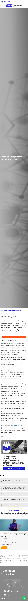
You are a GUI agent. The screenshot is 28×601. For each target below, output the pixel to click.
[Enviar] (26, 436)
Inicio (1, 310)
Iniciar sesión (9, 5)
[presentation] (0, 552)
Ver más (4, 541)
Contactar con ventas (18, 5)
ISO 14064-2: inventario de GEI (10, 505)
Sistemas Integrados (8, 316)
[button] (24, 598)
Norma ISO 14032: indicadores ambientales (13, 499)
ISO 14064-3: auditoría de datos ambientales (13, 494)
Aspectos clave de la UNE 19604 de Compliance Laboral (13, 481)
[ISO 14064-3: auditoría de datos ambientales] (3, 522)
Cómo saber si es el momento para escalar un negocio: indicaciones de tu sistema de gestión (13, 488)
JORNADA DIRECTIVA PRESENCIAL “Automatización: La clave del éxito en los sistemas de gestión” (7, 558)
